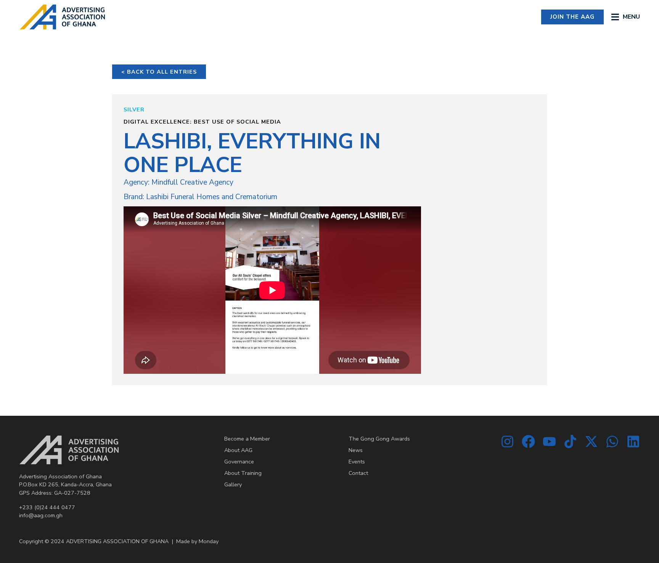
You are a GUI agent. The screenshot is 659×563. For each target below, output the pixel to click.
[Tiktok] (570, 441)
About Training (243, 473)
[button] (625, 17)
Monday (209, 541)
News (356, 450)
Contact (358, 473)
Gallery (233, 484)
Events (357, 461)
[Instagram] (507, 441)
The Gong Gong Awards (379, 438)
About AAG (238, 450)
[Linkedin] (633, 441)
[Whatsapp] (612, 441)
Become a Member (247, 438)
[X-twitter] (591, 441)
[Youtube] (549, 441)
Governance (239, 461)
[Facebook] (528, 441)
